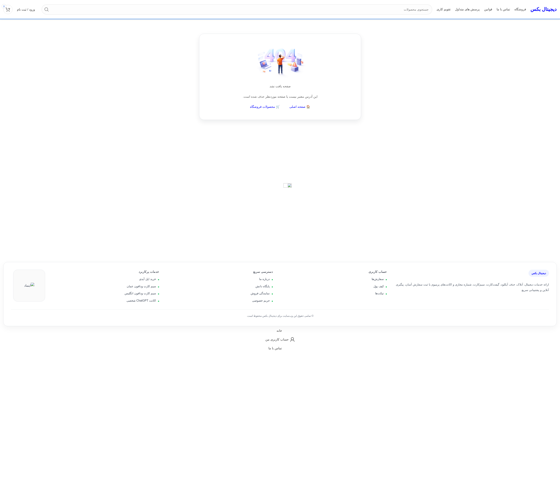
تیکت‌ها (379, 293)
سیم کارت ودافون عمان (141, 286)
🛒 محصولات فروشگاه (265, 106)
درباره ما (264, 279)
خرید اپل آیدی (147, 279)
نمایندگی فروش (260, 293)
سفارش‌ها (378, 279)
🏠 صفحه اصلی (299, 106)
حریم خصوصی (261, 300)
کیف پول (378, 286)
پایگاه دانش (262, 286)
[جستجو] (47, 9)
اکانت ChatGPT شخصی (141, 300)
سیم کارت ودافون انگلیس (140, 293)
